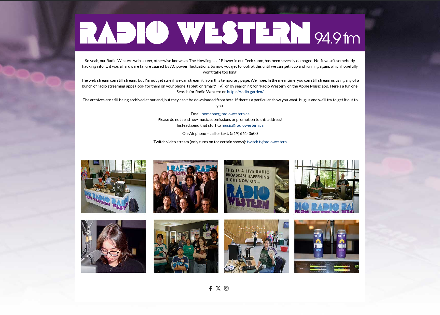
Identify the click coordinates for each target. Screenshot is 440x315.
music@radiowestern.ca (243, 125)
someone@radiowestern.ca (226, 113)
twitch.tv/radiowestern (267, 141)
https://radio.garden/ (245, 91)
